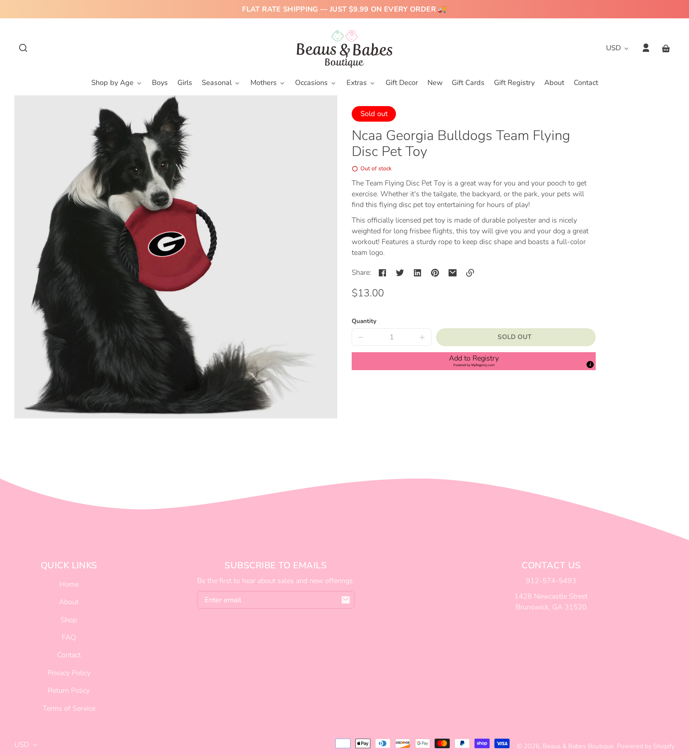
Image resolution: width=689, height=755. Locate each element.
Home (69, 584)
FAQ (69, 637)
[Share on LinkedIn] (417, 273)
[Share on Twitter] (400, 273)
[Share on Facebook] (382, 273)
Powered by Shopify (646, 746)
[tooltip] (590, 364)
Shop (69, 620)
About (69, 602)
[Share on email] (452, 273)
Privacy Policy (69, 673)
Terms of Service (69, 708)
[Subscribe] (345, 600)
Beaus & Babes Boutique (578, 746)
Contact (69, 655)
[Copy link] (470, 273)
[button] (23, 48)
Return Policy (69, 690)
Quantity (364, 321)
